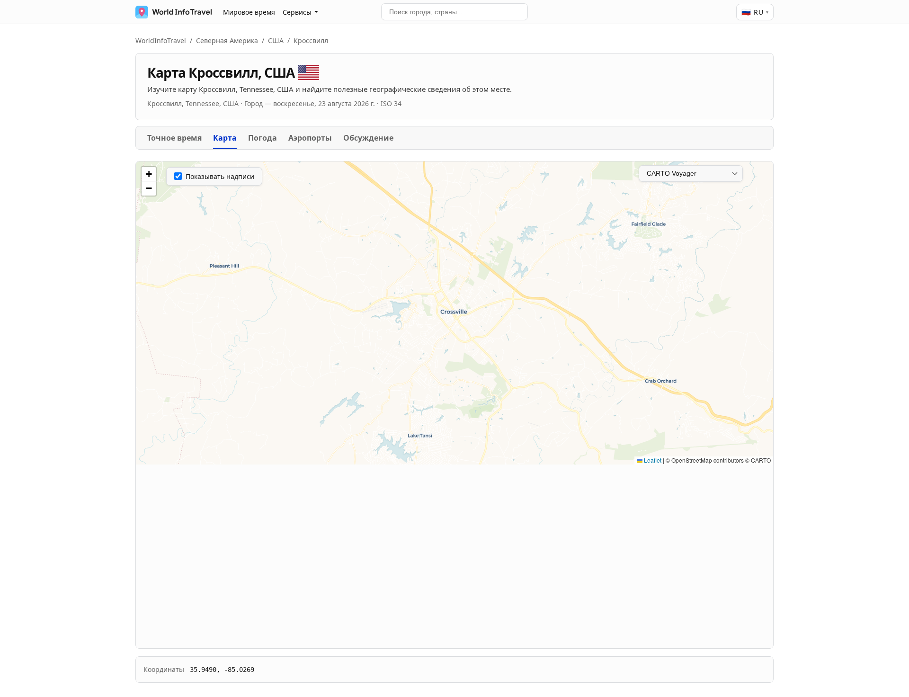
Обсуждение (368, 138)
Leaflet (651, 460)
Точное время (174, 138)
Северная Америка (227, 40)
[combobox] (454, 11)
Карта (225, 138)
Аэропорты (310, 138)
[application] (454, 313)
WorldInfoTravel (160, 40)
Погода (262, 138)
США (276, 40)
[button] (149, 174)
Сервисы (297, 12)
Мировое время (249, 12)
